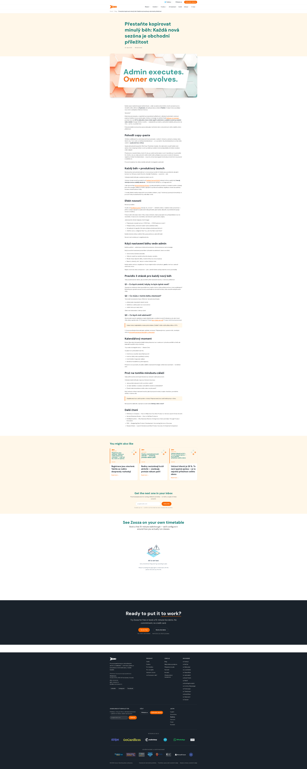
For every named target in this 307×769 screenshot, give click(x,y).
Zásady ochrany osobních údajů (188, 763)
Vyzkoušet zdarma (190, 2)
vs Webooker (186, 667)
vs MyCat (185, 664)
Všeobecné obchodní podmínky (147, 763)
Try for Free (144, 630)
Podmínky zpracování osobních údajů (168, 763)
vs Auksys (186, 661)
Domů (111, 11)
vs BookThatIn (187, 678)
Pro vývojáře (150, 670)
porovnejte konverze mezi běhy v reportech (142, 332)
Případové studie (169, 667)
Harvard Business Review (142, 185)
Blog (116, 11)
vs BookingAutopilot (189, 683)
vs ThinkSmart (187, 691)
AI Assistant (172, 7)
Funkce (148, 664)
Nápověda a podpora (171, 664)
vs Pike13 (185, 680)
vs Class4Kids (187, 672)
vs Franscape (187, 689)
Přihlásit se (179, 2)
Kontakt (167, 672)
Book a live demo (161, 630)
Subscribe (166, 504)
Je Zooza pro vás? (151, 675)
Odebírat (132, 717)
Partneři (167, 670)
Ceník (180, 7)
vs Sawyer (186, 699)
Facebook (130, 688)
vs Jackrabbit (187, 675)
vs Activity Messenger (189, 686)
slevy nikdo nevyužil (157, 320)
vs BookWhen (187, 694)
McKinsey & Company (172, 118)
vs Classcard (186, 697)
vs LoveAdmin (187, 670)
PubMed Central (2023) (153, 180)
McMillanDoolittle (136, 208)
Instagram (121, 688)
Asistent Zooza (150, 672)
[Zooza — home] (113, 6)
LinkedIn (113, 688)
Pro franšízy (149, 667)
